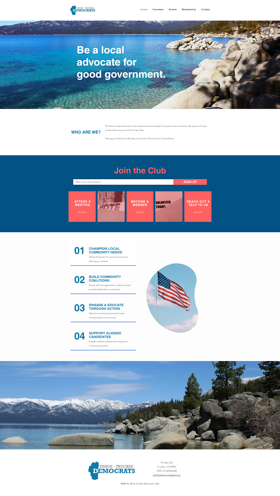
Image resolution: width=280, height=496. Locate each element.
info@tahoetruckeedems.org (167, 475)
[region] (172, 298)
